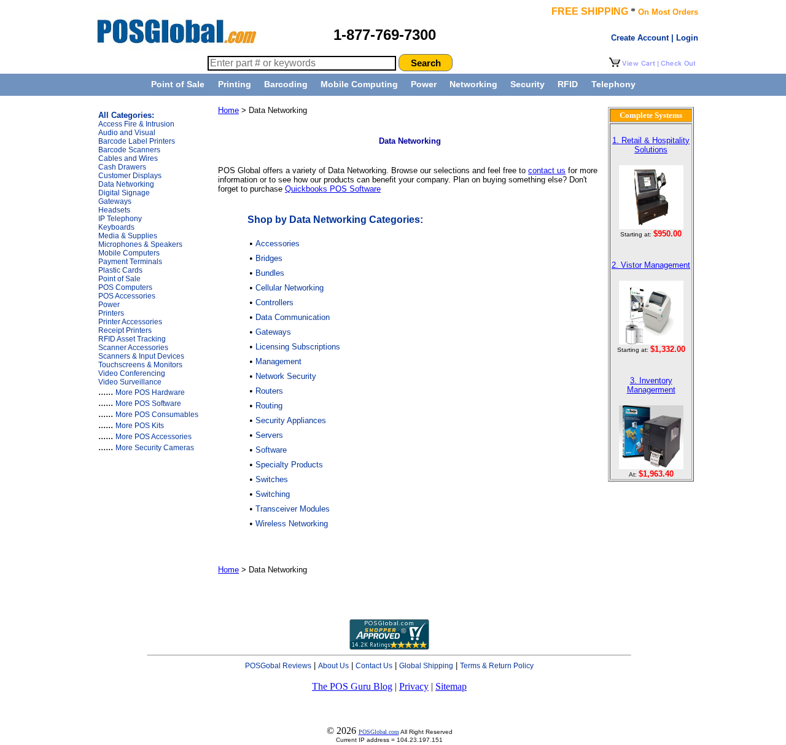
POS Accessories (126, 296)
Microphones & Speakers (140, 244)
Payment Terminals (130, 261)
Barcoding (286, 84)
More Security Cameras (154, 447)
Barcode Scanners (129, 150)
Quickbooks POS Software (333, 188)
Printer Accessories (130, 322)
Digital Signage (124, 193)
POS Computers (125, 287)
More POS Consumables (156, 414)
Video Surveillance (129, 382)
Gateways (114, 201)
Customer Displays (129, 175)
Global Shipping (426, 665)
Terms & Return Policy (497, 665)
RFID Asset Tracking (132, 339)
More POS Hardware (150, 392)
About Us (333, 665)
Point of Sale (177, 84)
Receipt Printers (125, 330)
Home (228, 110)
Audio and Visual (126, 132)
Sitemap (451, 686)
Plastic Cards (120, 270)
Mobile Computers (129, 253)
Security (527, 84)
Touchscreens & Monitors (140, 365)
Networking (473, 84)
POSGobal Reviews (278, 665)
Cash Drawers (122, 167)
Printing (234, 84)
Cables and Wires (128, 158)
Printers (111, 313)
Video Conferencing (131, 373)
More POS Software (148, 403)
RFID (568, 84)
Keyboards (116, 227)
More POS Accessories (153, 436)
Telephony (613, 84)
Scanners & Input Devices (141, 356)
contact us (547, 170)
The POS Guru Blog (352, 686)
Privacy (414, 686)
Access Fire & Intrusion (136, 124)
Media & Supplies (127, 236)
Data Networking (126, 184)
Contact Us (374, 665)
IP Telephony (120, 218)
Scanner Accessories (133, 347)
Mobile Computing (359, 84)
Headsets (114, 210)
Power (424, 84)
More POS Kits (139, 425)
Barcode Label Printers (136, 141)
